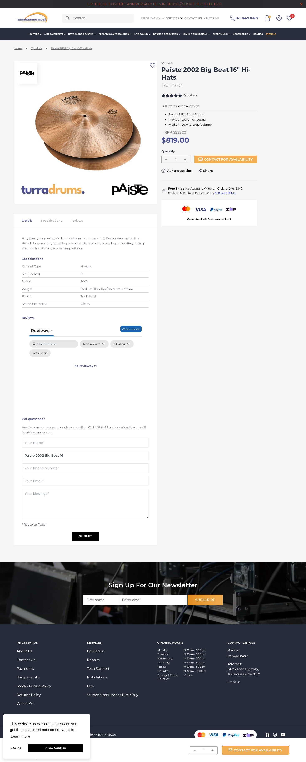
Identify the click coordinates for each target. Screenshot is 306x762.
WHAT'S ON (211, 18)
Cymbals (36, 48)
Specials (271, 34)
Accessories (240, 34)
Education (95, 651)
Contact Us (26, 660)
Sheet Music (220, 34)
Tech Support (98, 669)
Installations (97, 677)
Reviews (76, 220)
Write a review (131, 329)
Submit (85, 536)
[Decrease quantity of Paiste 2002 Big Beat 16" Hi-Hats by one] (166, 160)
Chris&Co (109, 735)
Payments (25, 669)
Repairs (93, 660)
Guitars (34, 34)
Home (18, 48)
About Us (24, 651)
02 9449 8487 (98, 427)
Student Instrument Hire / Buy (112, 695)
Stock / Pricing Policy (34, 686)
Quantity (168, 151)
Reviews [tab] (41, 330)
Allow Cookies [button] (55, 748)
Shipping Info (28, 677)
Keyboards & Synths (80, 34)
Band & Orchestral (195, 34)
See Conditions (225, 193)
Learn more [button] (20, 736)
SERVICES (172, 18)
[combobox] (98, 18)
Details (27, 220)
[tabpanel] (85, 377)
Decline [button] (15, 748)
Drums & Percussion (165, 34)
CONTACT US (193, 18)
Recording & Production (114, 34)
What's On (25, 704)
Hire (90, 686)
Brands (258, 34)
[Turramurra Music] (31, 18)
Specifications (51, 220)
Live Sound (141, 34)
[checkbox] (40, 353)
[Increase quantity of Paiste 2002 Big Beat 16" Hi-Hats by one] (185, 160)
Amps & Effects (53, 34)
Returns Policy (29, 695)
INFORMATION (151, 18)
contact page (49, 427)
